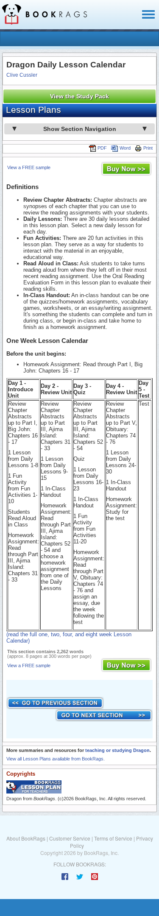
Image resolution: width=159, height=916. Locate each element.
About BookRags (25, 838)
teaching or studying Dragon (117, 750)
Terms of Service (113, 838)
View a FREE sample (28, 167)
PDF (102, 147)
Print (148, 147)
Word (125, 147)
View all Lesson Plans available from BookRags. (55, 758)
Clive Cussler (21, 75)
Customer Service (69, 838)
